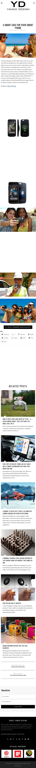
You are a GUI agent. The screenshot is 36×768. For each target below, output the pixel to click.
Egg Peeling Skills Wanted (12, 603)
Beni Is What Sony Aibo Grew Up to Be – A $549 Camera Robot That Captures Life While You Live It (17, 421)
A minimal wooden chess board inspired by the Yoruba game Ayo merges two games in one (17, 560)
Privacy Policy (21, 734)
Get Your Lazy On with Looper (18, 674)
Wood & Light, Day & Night (18, 665)
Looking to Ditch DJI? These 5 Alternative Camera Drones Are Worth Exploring (17, 512)
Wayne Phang (11, 86)
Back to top (17, 765)
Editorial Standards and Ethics (8, 734)
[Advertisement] (18, 17)
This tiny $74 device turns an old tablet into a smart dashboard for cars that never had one (17, 466)
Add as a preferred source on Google (19, 327)
